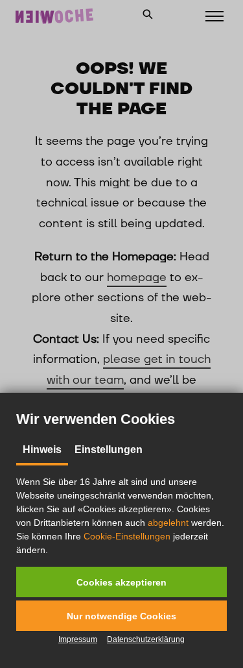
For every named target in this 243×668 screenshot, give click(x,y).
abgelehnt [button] (168, 522)
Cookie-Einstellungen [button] (127, 536)
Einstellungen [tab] (109, 449)
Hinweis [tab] (42, 449)
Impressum (77, 639)
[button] (121, 582)
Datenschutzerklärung (146, 639)
